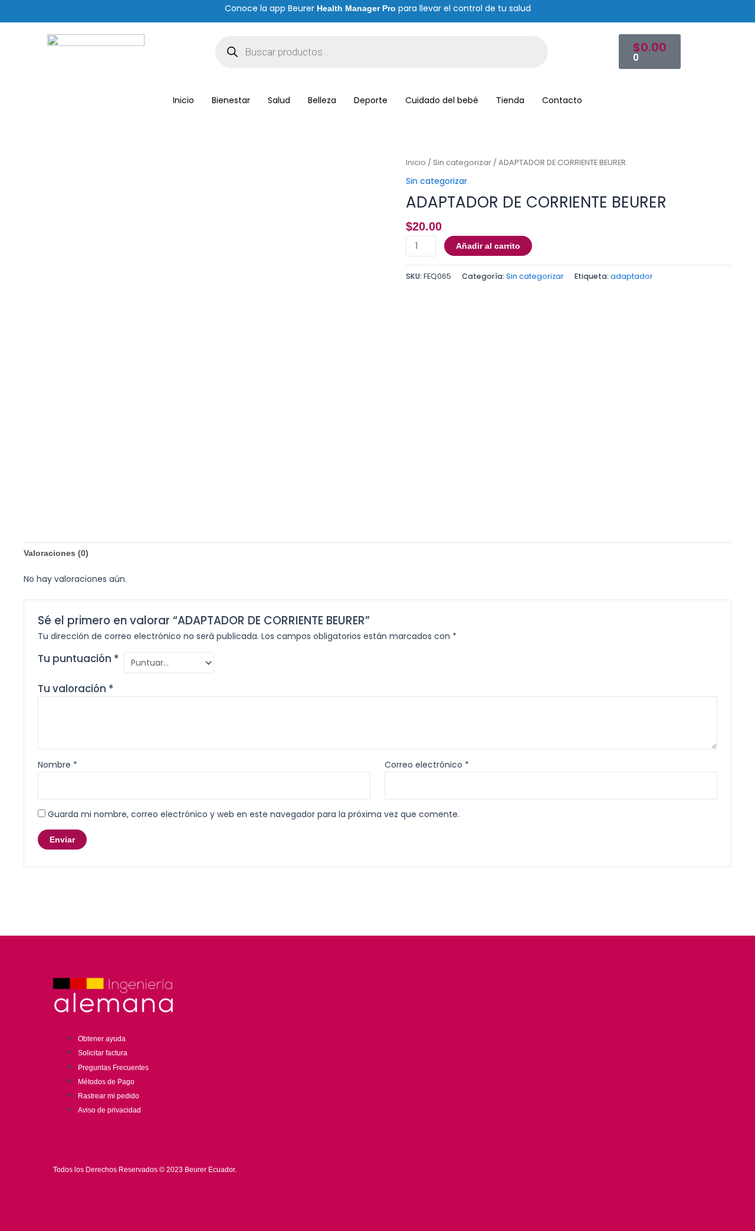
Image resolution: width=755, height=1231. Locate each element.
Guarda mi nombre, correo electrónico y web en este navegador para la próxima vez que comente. (253, 814)
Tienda (510, 100)
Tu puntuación (78, 659)
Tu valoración (75, 689)
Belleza (322, 100)
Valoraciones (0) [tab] (56, 553)
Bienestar (231, 100)
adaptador (631, 276)
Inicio (183, 100)
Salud (279, 100)
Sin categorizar (462, 162)
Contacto (562, 100)
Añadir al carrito (488, 246)
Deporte (371, 100)
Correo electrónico (427, 765)
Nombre (57, 765)
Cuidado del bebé (441, 100)
